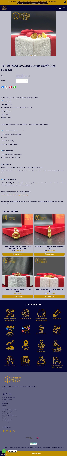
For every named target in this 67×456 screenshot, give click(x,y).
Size (2, 76)
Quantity (3, 80)
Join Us (4, 407)
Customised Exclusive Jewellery (9, 409)
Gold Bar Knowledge (7, 399)
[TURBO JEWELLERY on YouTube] (10, 432)
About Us (4, 401)
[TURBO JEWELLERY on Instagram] (7, 432)
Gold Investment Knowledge (8, 397)
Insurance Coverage (6, 413)
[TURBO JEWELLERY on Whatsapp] (14, 432)
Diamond (4, 417)
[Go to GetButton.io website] (4, 454)
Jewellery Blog (5, 422)
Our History (5, 403)
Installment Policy (59, 447)
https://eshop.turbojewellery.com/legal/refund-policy (14, 195)
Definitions (30, 447)
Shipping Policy (37, 447)
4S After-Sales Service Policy (48, 447)
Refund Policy (24, 447)
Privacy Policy (17, 447)
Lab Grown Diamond (7, 420)
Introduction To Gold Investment (9, 415)
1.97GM (19, 76)
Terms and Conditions (8, 447)
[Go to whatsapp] (4, 451)
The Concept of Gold (7, 411)
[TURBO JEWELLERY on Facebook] (3, 432)
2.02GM (26, 76)
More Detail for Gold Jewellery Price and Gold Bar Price (32, 3)
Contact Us (4, 405)
